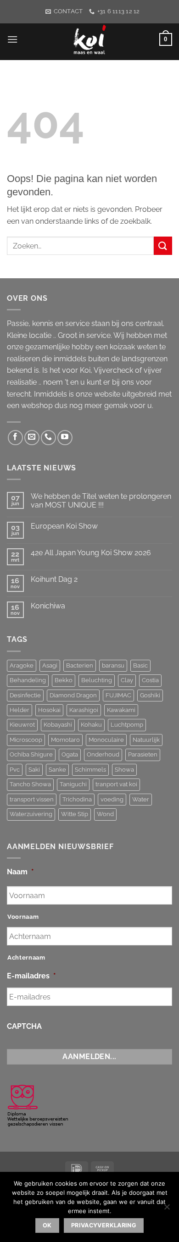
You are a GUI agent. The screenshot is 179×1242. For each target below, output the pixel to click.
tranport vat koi (116, 784)
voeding (112, 799)
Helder (19, 710)
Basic (140, 665)
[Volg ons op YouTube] (65, 437)
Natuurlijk (146, 739)
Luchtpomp (127, 724)
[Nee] (166, 1209)
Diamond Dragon (73, 695)
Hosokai (49, 710)
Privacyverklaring (103, 1225)
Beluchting (96, 680)
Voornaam (23, 916)
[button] (12, 39)
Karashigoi (83, 710)
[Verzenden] (163, 245)
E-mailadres (31, 976)
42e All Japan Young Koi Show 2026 (91, 552)
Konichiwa (48, 606)
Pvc (15, 769)
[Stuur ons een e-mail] (31, 437)
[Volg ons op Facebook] (15, 437)
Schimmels (90, 769)
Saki (34, 769)
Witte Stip (74, 814)
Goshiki (150, 695)
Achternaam (26, 957)
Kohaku (91, 724)
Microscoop (26, 739)
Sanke (57, 769)
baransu (113, 665)
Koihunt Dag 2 (54, 579)
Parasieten (142, 754)
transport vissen (32, 799)
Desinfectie (25, 695)
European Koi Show (64, 526)
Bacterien (79, 665)
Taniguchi (73, 784)
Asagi (49, 665)
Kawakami (121, 710)
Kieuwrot (22, 724)
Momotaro (65, 739)
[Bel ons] (48, 437)
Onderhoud (103, 754)
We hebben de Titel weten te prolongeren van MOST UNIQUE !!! (101, 500)
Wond (105, 814)
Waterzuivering (31, 814)
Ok (47, 1225)
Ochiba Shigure (31, 754)
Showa (124, 769)
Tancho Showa (30, 784)
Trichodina (77, 799)
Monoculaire (106, 739)
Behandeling (28, 680)
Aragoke (22, 665)
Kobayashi (58, 724)
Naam (20, 871)
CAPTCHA (24, 1026)
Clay (127, 680)
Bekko (64, 680)
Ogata (70, 754)
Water (140, 799)
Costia (150, 680)
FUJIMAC (118, 695)
